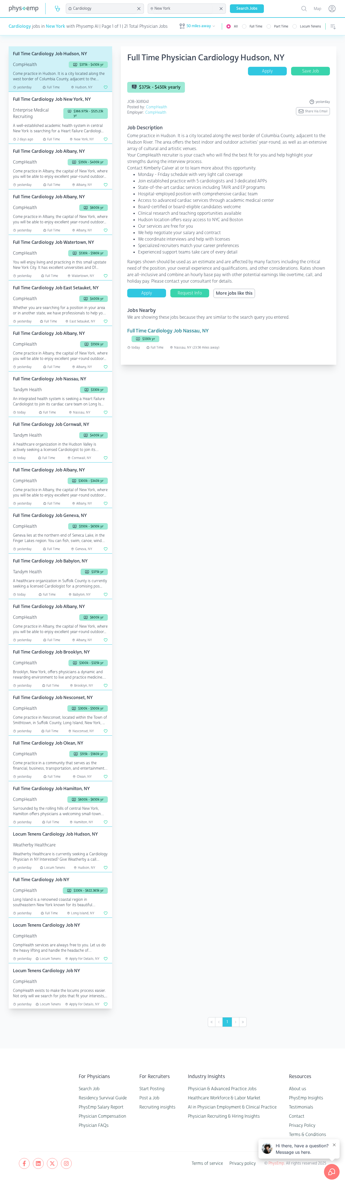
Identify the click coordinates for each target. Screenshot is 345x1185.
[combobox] (104, 8)
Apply (267, 71)
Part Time (281, 26)
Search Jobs (246, 8)
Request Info (190, 293)
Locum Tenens (310, 26)
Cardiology (20, 26)
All (236, 26)
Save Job (310, 71)
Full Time (256, 26)
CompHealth (156, 107)
